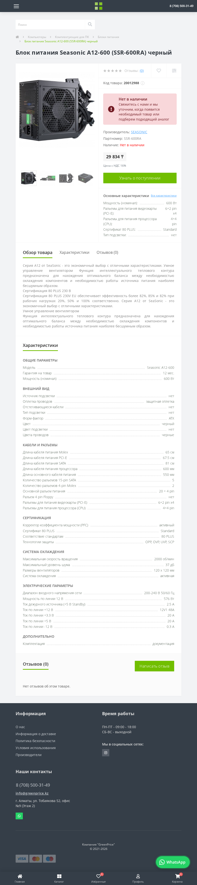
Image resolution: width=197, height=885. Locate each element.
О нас (20, 727)
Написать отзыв (154, 666)
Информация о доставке (36, 734)
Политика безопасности (35, 741)
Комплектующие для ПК (72, 37)
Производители (29, 754)
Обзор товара (37, 252)
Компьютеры (37, 37)
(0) (142, 70)
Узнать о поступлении (140, 178)
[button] (181, 6)
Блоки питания (108, 37)
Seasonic (139, 132)
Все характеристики (164, 195)
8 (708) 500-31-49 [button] (33, 785)
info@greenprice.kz (32, 793)
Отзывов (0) (107, 252)
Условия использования (36, 747)
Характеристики (74, 252)
